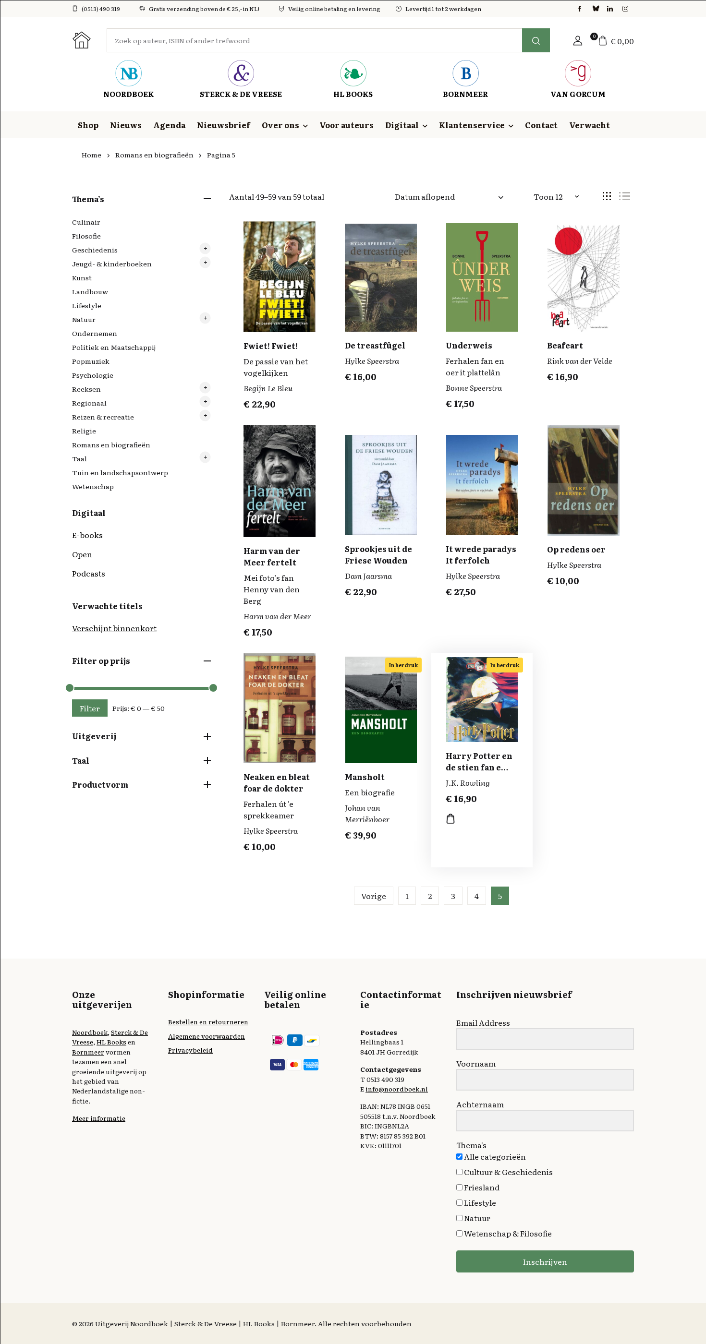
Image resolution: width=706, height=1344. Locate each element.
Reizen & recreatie (103, 416)
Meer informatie (98, 1118)
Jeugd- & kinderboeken (112, 263)
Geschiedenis (95, 249)
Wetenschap (93, 486)
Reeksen (86, 389)
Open (82, 554)
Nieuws (126, 125)
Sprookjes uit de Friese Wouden (378, 554)
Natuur (84, 319)
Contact (541, 125)
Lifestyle (86, 305)
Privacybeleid (190, 1050)
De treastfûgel (375, 345)
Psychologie (92, 375)
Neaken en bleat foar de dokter (276, 782)
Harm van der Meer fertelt (271, 556)
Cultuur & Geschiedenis (508, 1171)
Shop (88, 125)
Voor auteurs (346, 125)
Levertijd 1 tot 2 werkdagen (443, 8)
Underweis (469, 345)
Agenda (169, 125)
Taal (79, 458)
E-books (87, 534)
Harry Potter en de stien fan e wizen (479, 767)
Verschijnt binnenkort (114, 628)
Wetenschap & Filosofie (507, 1233)
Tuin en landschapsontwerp (120, 472)
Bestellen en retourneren (208, 1021)
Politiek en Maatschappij (114, 347)
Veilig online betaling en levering (334, 8)
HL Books (111, 1041)
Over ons (280, 125)
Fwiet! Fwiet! (270, 345)
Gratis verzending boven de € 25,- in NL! (204, 8)
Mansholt (365, 776)
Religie (84, 430)
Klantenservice (472, 125)
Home (91, 154)
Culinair (86, 222)
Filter (90, 708)
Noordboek (90, 1032)
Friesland (481, 1187)
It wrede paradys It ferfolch (481, 554)
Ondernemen (94, 333)
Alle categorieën (494, 1156)
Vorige (373, 895)
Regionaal (89, 403)
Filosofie (86, 235)
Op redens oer (576, 549)
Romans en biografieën (154, 154)
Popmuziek (91, 361)
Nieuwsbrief (223, 125)
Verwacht (589, 125)
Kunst (82, 277)
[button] (577, 40)
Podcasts (88, 573)
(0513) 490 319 (101, 8)
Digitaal (402, 125)
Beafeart (565, 345)
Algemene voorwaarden (206, 1036)
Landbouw (90, 291)
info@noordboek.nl (396, 1088)
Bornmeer (88, 1051)
